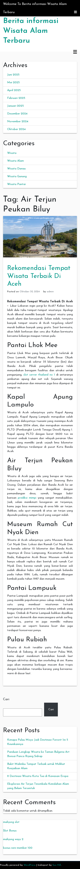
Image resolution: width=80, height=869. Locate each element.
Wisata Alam (15, 160)
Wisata (11, 153)
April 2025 (14, 90)
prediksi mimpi (27, 497)
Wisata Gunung (17, 176)
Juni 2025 (13, 74)
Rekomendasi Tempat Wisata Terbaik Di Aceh (38, 276)
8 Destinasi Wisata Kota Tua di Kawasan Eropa (37, 776)
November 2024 (17, 121)
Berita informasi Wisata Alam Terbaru (30, 31)
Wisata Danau (16, 168)
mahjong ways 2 (13, 839)
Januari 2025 (15, 105)
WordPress (29, 865)
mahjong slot (11, 822)
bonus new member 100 (17, 848)
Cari (6, 699)
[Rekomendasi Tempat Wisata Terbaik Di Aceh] (40, 236)
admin (50, 291)
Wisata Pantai (16, 184)
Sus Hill (57, 865)
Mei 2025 (13, 82)
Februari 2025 (16, 98)
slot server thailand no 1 (39, 374)
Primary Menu (75, 52)
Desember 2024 (17, 113)
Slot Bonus (10, 830)
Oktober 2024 (16, 129)
